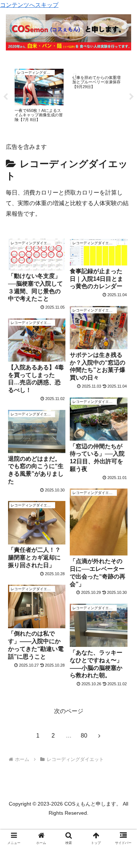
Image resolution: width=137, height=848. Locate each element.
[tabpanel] (39, 95)
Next (131, 97)
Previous (5, 97)
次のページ (68, 711)
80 (84, 735)
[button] (122, 679)
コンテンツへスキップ (29, 5)
